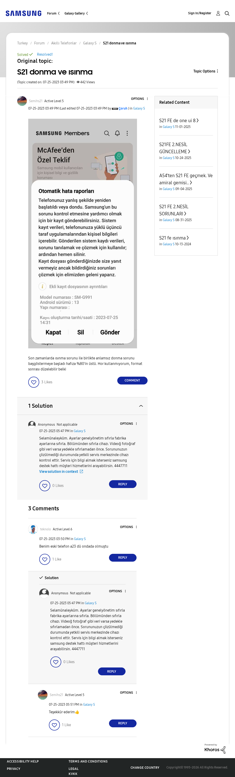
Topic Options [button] (204, 71)
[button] (139, 99)
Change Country (145, 768)
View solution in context (58, 471)
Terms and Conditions (88, 761)
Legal (73, 769)
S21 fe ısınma (172, 238)
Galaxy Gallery (74, 13)
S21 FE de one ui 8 (177, 120)
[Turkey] (23, 13)
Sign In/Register (199, 13)
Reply (122, 484)
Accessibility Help (23, 761)
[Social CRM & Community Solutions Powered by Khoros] (215, 748)
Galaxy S (139, 108)
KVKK (73, 774)
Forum (51, 13)
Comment (132, 380)
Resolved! (45, 54)
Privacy (13, 769)
